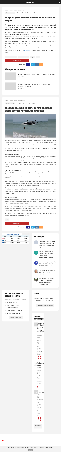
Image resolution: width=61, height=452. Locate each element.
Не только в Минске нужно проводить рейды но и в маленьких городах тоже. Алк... (47, 244)
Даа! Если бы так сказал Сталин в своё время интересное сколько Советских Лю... (46, 281)
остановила (27, 50)
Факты (36, 293)
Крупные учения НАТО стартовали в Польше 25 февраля (36, 74)
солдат (32, 57)
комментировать (17, 60)
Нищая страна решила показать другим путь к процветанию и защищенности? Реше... (46, 254)
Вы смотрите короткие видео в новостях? (14, 294)
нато (20, 57)
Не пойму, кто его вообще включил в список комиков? (47, 272)
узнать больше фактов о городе (45, 305)
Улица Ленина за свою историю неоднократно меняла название (43, 299)
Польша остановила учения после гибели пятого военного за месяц (34, 85)
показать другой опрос (15, 317)
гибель (26, 57)
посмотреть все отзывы (38, 426)
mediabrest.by (30, 2)
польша (14, 57)
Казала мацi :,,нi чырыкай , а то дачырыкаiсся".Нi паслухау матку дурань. (47, 264)
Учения (7, 57)
